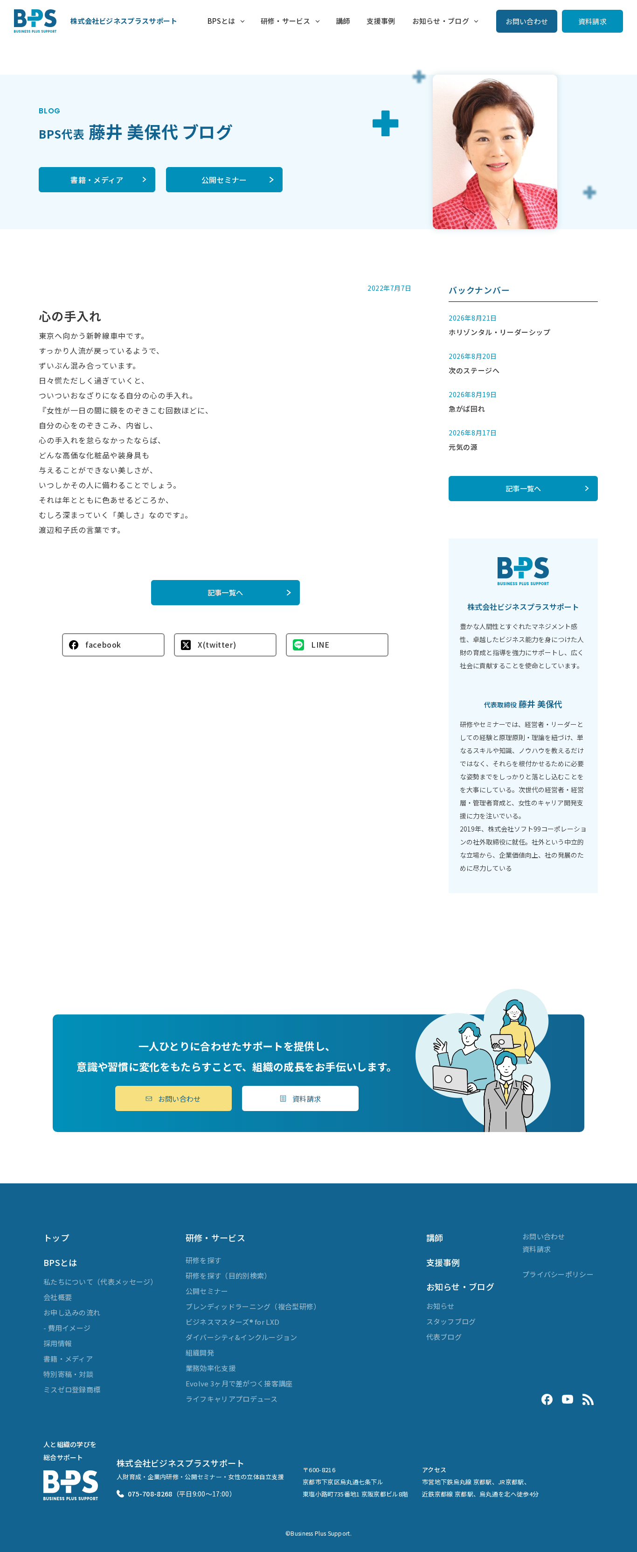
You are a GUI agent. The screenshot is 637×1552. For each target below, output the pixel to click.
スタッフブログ (451, 1321)
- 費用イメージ (66, 1328)
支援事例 (381, 21)
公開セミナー (224, 179)
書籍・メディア (96, 179)
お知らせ (440, 1306)
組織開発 (200, 1352)
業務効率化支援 (210, 1368)
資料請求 (592, 21)
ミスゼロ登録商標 (71, 1389)
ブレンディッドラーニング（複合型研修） (253, 1306)
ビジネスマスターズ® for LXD (232, 1322)
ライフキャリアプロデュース (232, 1399)
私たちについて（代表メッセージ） (100, 1281)
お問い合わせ (526, 21)
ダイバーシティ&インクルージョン (242, 1337)
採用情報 (57, 1343)
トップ (56, 1237)
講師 (343, 21)
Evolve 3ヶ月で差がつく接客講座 (239, 1383)
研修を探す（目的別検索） (228, 1275)
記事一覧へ (225, 592)
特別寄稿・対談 (68, 1374)
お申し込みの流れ (71, 1312)
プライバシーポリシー (558, 1274)
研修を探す (204, 1260)
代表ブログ (444, 1337)
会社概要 (57, 1297)
